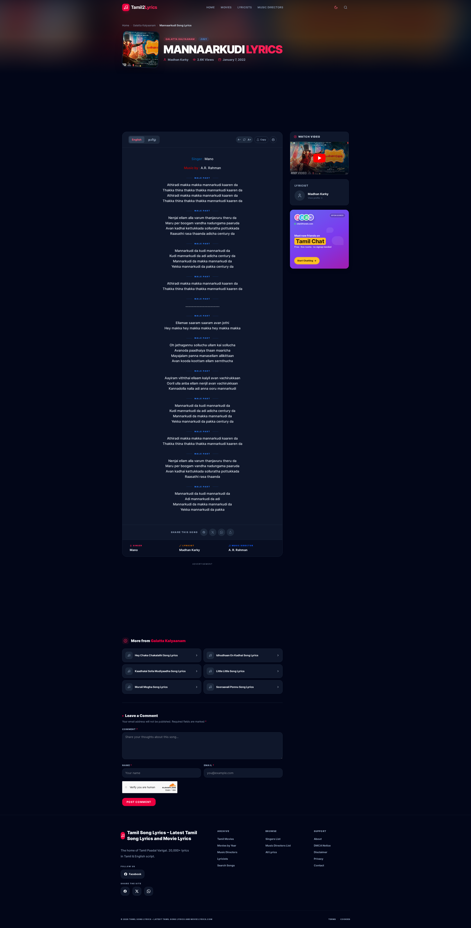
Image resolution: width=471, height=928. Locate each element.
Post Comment (139, 801)
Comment (130, 729)
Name (127, 765)
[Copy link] (230, 532)
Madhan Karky (178, 59)
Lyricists (245, 7)
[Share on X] (136, 891)
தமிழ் (152, 139)
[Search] (345, 7)
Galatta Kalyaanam (144, 25)
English (136, 139)
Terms (332, 919)
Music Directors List (278, 845)
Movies (226, 7)
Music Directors (270, 7)
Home (210, 7)
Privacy (318, 858)
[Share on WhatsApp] (221, 532)
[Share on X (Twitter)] (212, 532)
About (318, 838)
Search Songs (226, 865)
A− (239, 139)
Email (209, 765)
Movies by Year (226, 845)
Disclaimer (320, 852)
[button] (319, 158)
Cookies (345, 919)
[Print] (273, 139)
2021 (204, 39)
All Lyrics (271, 852)
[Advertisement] (235, 101)
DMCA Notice (322, 845)
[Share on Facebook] (204, 532)
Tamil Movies (225, 838)
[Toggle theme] (336, 7)
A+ (249, 139)
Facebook (135, 874)
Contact (319, 865)
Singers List (272, 838)
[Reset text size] (244, 139)
